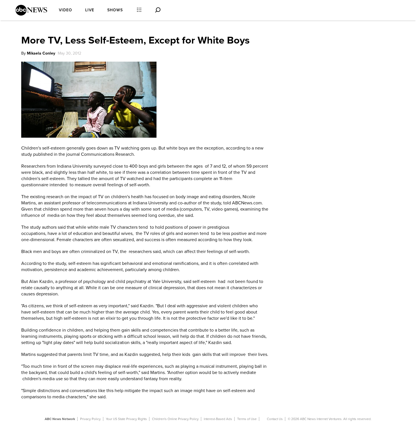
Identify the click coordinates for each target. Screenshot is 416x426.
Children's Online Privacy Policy (175, 419)
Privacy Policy (90, 419)
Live (89, 10)
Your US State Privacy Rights (126, 419)
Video (65, 10)
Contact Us (275, 419)
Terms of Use (247, 419)
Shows (115, 10)
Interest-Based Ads (218, 419)
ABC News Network (60, 419)
